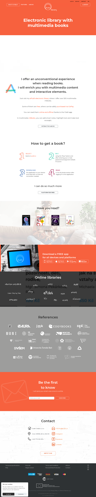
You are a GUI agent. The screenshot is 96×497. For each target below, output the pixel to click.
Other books (48, 231)
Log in (71, 1)
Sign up (77, 1)
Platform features (48, 192)
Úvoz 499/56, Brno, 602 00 (40, 434)
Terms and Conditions (51, 465)
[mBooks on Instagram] (88, 465)
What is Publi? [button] (13, 4)
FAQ (6, 467)
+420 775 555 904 (38, 439)
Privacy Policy (54, 490)
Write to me (48, 453)
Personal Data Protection (52, 467)
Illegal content (29, 467)
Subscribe (62, 398)
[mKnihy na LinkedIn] (88, 469)
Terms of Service (64, 490)
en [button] (88, 1)
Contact (83, 1)
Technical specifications (12, 465)
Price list (27, 465)
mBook (67, 465)
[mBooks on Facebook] (88, 467)
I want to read (81, 62)
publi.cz (33, 156)
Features (24, 4)
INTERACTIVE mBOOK (48, 126)
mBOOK (31, 4)
